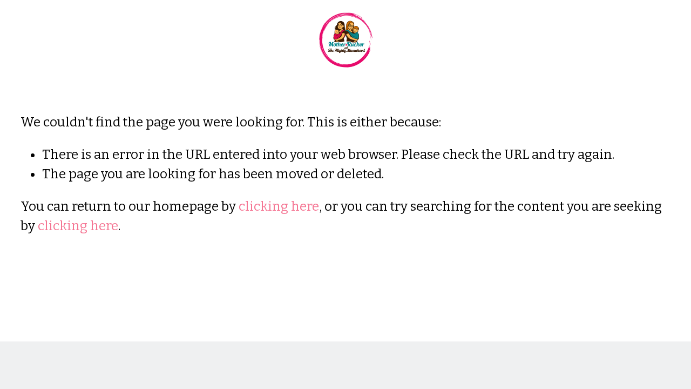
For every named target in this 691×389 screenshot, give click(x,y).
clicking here (279, 206)
